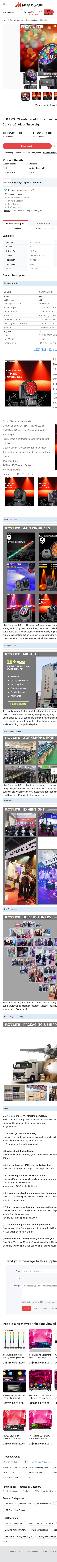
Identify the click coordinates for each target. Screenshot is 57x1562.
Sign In (7, 210)
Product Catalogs (42, 1462)
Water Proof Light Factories (41, 1523)
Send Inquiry (27, 146)
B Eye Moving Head (39, 1530)
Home (5, 20)
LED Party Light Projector (16, 1510)
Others (31, 1477)
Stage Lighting (31, 20)
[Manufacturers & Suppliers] (28, 4)
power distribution (10, 1477)
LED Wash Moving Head (38, 1467)
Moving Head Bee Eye (47, 1536)
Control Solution (35, 1472)
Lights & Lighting (16, 20)
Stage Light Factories (14, 1523)
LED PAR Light (25, 1503)
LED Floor (9, 1503)
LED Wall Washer (44, 1503)
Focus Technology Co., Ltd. (35, 1551)
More (5, 1541)
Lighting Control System (15, 1530)
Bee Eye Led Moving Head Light (18, 1536)
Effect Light (44, 20)
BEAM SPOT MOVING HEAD (15, 1467)
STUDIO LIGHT (9, 1472)
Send (26, 1308)
